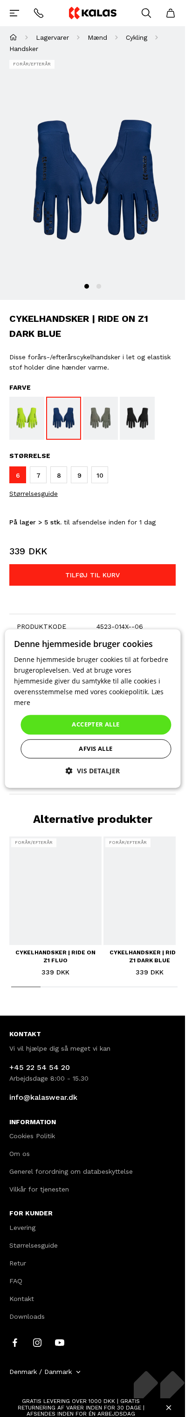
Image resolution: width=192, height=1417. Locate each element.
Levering (22, 1227)
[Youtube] (59, 1342)
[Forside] (13, 37)
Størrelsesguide (33, 493)
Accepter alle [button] (95, 724)
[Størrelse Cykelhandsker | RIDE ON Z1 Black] (137, 418)
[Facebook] (15, 1342)
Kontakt (21, 1298)
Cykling (136, 37)
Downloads (27, 1316)
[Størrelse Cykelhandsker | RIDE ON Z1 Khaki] (100, 418)
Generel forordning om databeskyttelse (71, 1171)
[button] (93, 770)
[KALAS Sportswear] (92, 13)
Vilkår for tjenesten (39, 1189)
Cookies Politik (32, 1136)
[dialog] (92, 708)
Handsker (23, 48)
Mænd (97, 37)
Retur (17, 1263)
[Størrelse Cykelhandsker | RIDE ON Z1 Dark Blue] (63, 418)
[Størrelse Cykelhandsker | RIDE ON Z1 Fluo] (26, 418)
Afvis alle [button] (95, 748)
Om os (19, 1153)
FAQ (15, 1281)
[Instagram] (37, 1342)
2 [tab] (98, 286)
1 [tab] (86, 286)
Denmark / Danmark (40, 1371)
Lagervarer (52, 37)
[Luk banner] (169, 1408)
